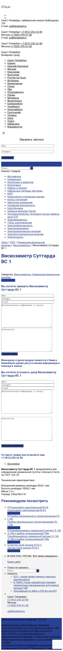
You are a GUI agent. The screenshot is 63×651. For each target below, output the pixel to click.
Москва (11, 69)
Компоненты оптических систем (25, 196)
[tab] (34, 463)
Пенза (10, 86)
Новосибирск (15, 109)
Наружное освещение (20, 202)
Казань (11, 63)
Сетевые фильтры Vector (21, 211)
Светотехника (15, 208)
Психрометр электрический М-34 (26, 510)
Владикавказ (14, 83)
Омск (10, 118)
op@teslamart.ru (17, 26)
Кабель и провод (17, 188)
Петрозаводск (15, 92)
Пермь (11, 95)
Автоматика (14, 176)
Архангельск (14, 100)
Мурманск (13, 97)
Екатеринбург (15, 103)
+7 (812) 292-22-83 (31, 32)
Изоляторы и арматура (20, 182)
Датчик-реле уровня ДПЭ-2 (23, 547)
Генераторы (14, 179)
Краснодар (13, 72)
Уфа (9, 89)
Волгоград (13, 74)
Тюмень (12, 115)
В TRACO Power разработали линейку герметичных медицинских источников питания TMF (36, 585)
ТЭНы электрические (19, 222)
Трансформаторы (17, 219)
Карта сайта (13, 561)
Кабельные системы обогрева (24, 190)
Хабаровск (13, 123)
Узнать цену (8, 280)
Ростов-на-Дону (16, 77)
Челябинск (13, 106)
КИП (10, 193)
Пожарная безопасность (21, 205)
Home (4, 242)
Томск (10, 121)
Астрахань (13, 80)
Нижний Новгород (17, 66)
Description (13, 463)
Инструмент (14, 185)
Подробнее (13, 513)
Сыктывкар (14, 112)
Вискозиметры (21, 245)
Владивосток (14, 126)
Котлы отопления (17, 199)
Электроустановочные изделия (25, 234)
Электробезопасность (20, 225)
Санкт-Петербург (17, 60)
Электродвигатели (18, 228)
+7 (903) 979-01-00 (21, 34)
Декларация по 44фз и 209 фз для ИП (35, 591)
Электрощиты (15, 237)
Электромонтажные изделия (24, 231)
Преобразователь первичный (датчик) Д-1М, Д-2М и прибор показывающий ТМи (33, 538)
